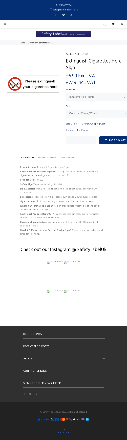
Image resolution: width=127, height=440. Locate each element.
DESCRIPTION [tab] (27, 158)
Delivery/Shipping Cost (93, 124)
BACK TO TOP (63, 432)
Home (22, 43)
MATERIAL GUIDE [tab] (47, 158)
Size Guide (71, 124)
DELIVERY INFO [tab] (68, 158)
